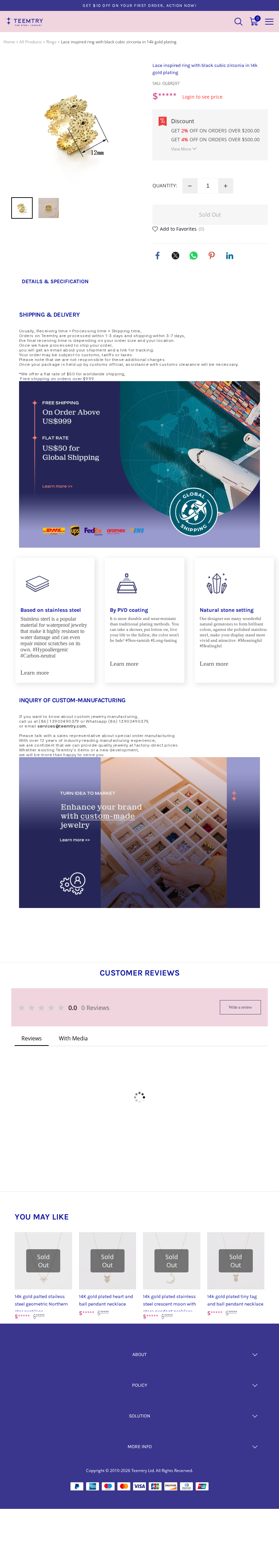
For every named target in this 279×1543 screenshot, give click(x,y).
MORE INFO (140, 1447)
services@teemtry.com (61, 726)
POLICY (139, 1385)
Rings (51, 42)
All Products (30, 42)
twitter (175, 255)
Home (9, 42)
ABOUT (139, 1354)
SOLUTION (139, 1416)
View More (181, 149)
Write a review (240, 1007)
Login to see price (202, 96)
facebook (157, 255)
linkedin (230, 255)
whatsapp (193, 255)
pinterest (212, 255)
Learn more (34, 672)
